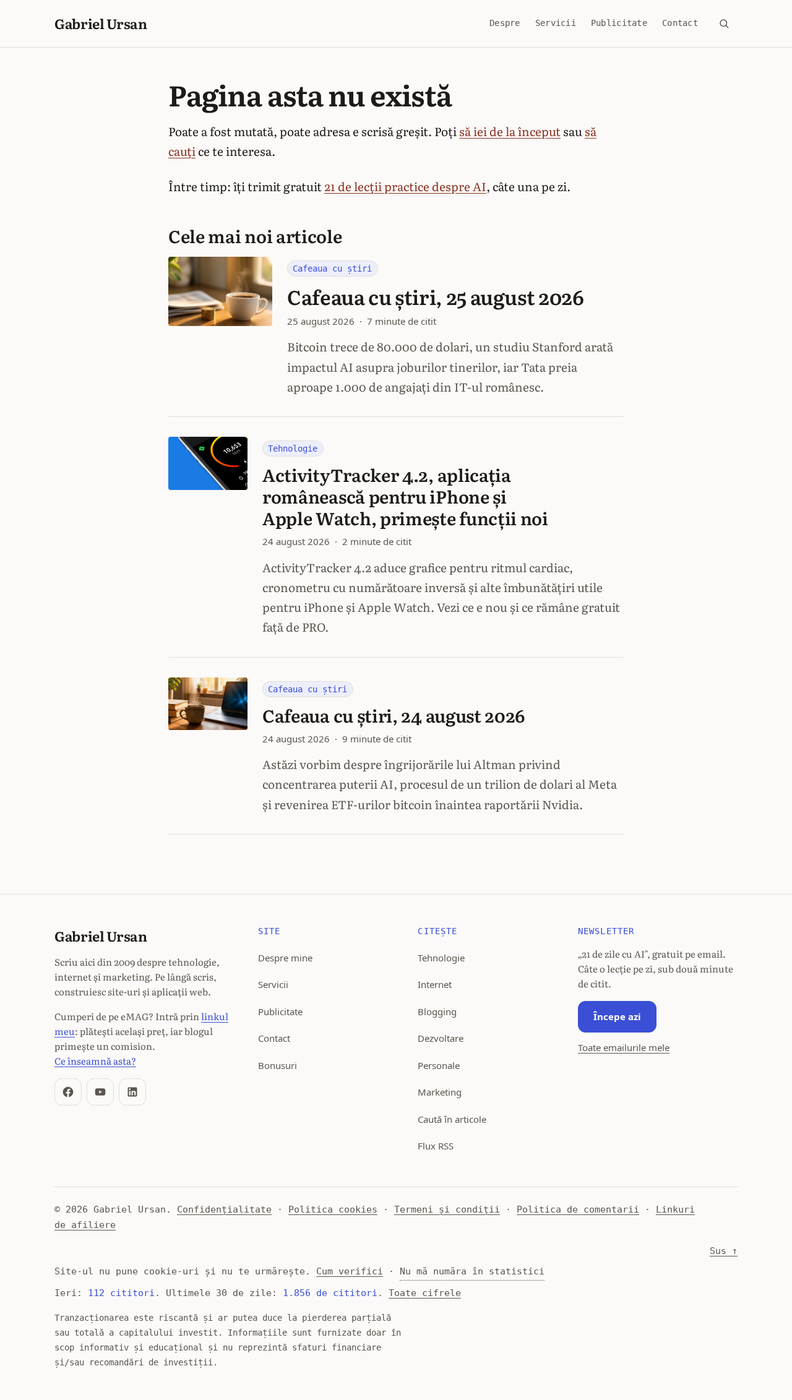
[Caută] (724, 23)
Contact (680, 23)
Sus (724, 1250)
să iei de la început (510, 131)
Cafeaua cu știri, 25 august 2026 (435, 296)
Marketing (440, 1092)
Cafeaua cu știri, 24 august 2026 (393, 715)
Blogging (437, 1011)
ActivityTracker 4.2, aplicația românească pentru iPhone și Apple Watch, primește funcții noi (405, 496)
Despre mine (285, 957)
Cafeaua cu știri (332, 268)
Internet (435, 984)
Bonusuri (277, 1065)
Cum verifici (349, 1271)
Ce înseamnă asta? (95, 1061)
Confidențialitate (224, 1209)
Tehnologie (292, 448)
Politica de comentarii (578, 1209)
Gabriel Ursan (100, 23)
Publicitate (619, 23)
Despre (504, 23)
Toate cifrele (425, 1293)
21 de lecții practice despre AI (405, 186)
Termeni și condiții (447, 1209)
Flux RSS (436, 1146)
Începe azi (617, 1016)
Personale (439, 1065)
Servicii (555, 23)
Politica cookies (332, 1209)
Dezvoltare (440, 1038)
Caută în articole (452, 1119)
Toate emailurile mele (623, 1047)
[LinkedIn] (132, 1092)
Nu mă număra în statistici (472, 1271)
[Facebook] (68, 1092)
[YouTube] (100, 1092)
